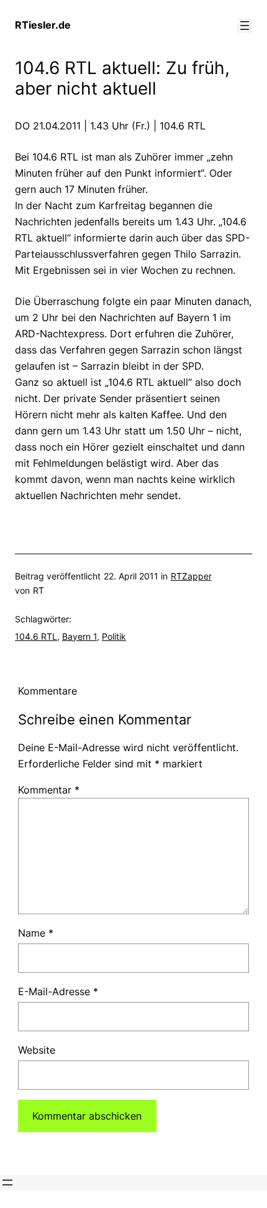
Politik (114, 636)
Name (35, 933)
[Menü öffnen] (244, 25)
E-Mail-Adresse (58, 991)
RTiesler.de (43, 25)
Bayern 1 (79, 636)
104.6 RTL (36, 636)
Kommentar (48, 790)
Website (36, 1050)
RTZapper (191, 576)
